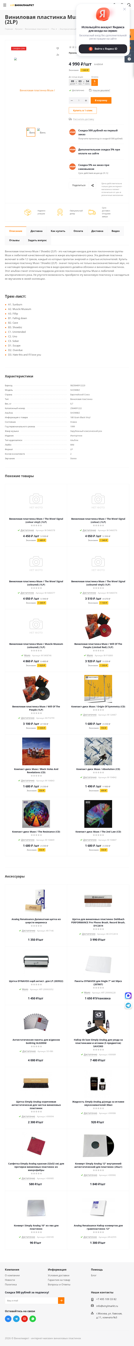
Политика (11, 1284)
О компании (12, 1275)
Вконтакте (8, 1319)
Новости (10, 1279)
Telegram (16, 1319)
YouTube (24, 1319)
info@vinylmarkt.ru (107, 1306)
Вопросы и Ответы (59, 1284)
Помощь (97, 1269)
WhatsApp (32, 1319)
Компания (12, 1269)
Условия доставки (58, 1275)
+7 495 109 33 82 (106, 1299)
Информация (57, 1269)
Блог (93, 1275)
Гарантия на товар (59, 1279)
